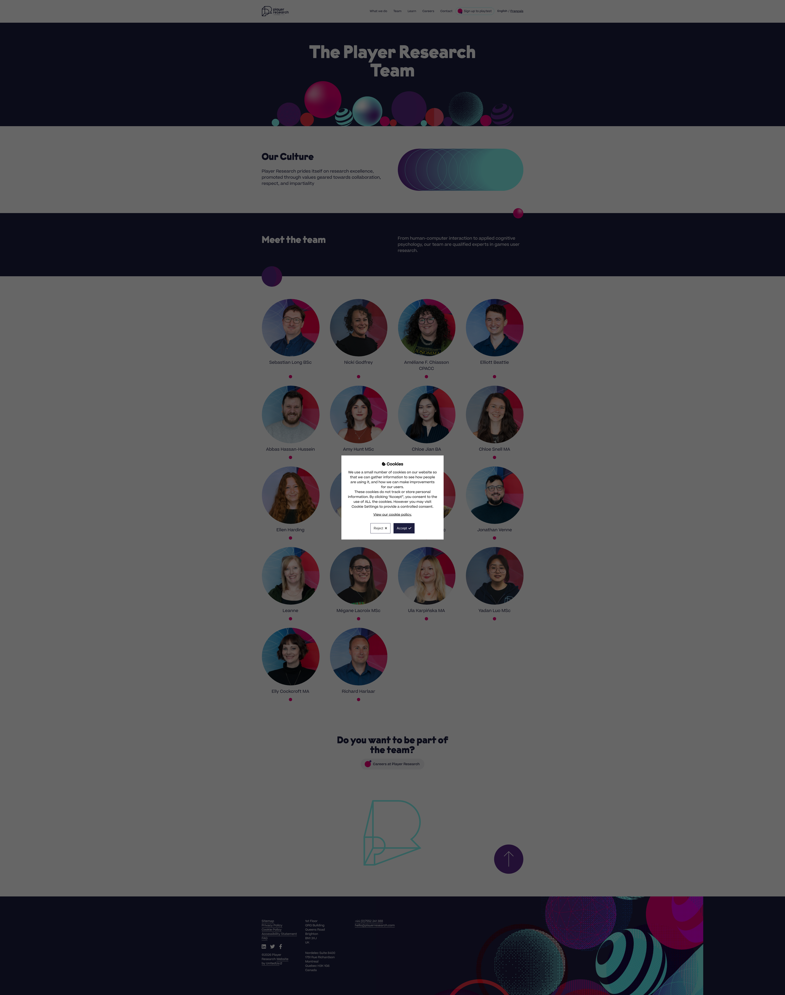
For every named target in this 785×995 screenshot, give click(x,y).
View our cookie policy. (392, 514)
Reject (378, 528)
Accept (402, 528)
